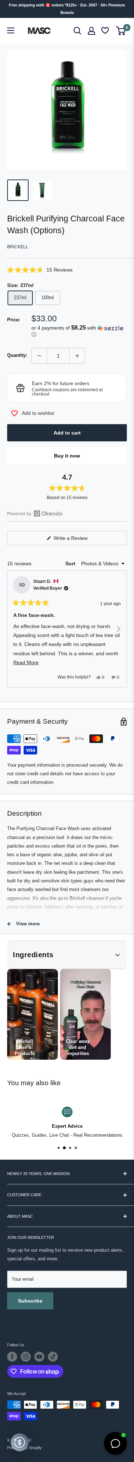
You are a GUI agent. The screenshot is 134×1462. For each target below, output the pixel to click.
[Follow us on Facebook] (12, 1357)
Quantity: (17, 355)
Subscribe (30, 1301)
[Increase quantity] (77, 355)
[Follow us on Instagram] (26, 1357)
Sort (71, 563)
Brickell (17, 246)
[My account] (91, 31)
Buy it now (67, 456)
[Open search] (77, 31)
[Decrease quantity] (39, 355)
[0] (120, 31)
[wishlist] (105, 31)
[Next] (118, 629)
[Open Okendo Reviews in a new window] (35, 513)
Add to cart (67, 433)
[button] (67, 269)
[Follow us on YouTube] (39, 1357)
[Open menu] (10, 30)
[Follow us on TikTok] (53, 1357)
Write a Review (79, 540)
